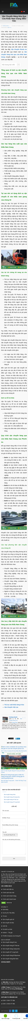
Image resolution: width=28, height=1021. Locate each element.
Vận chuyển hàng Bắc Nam (10, 959)
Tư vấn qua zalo (16, 1018)
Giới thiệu (5, 909)
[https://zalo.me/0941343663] (16, 1011)
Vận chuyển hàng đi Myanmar (11, 955)
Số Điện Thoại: (6, 817)
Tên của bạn (5, 810)
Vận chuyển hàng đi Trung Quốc (12, 802)
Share (18, 738)
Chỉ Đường (19, 989)
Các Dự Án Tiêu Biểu (9, 913)
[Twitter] (25, 718)
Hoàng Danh (6, 25)
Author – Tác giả (7, 932)
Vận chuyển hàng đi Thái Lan (11, 799)
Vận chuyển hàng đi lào (9, 794)
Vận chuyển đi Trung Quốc (10, 952)
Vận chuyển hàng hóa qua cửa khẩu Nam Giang (14, 54)
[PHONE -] (13, 1011)
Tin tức (5, 916)
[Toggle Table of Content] (17, 64)
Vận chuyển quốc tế (8, 919)
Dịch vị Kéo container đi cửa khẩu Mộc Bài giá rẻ (14, 751)
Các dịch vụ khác (7, 929)
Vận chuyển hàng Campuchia (11, 949)
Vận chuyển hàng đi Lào (10, 942)
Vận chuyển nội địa (8, 923)
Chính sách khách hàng (9, 896)
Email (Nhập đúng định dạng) (10, 825)
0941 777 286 (11, 1000)
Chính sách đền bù (8, 889)
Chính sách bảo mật (8, 892)
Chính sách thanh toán (9, 899)
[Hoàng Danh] (5, 719)
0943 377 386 (11, 1004)
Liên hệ (5, 926)
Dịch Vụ (9, 27)
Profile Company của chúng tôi (12, 936)
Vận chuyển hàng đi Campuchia (12, 797)
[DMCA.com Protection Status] (7, 903)
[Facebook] (23, 718)
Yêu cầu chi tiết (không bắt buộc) (11, 839)
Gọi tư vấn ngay (5, 1018)
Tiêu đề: (4, 832)
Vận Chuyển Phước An (19, 49)
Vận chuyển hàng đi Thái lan (11, 945)
